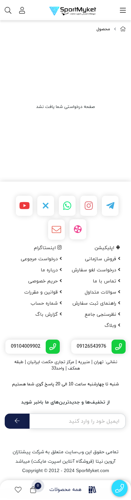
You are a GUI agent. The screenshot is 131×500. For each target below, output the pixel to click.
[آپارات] (78, 229)
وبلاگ (111, 325)
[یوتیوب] (24, 206)
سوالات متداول (101, 292)
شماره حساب (45, 303)
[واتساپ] (67, 206)
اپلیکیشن (105, 248)
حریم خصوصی (43, 281)
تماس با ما (105, 281)
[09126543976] (120, 488)
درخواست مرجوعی (40, 259)
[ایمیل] (56, 230)
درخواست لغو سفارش (95, 270)
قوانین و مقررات (41, 292)
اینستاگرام (45, 248)
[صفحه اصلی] (123, 29)
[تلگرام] (110, 206)
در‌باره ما (50, 270)
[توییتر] (45, 206)
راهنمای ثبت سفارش (95, 303)
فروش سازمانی (101, 259)
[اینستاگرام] (88, 206)
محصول (103, 29)
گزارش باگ (47, 314)
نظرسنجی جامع (101, 314)
